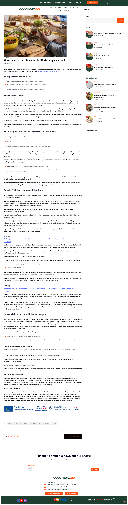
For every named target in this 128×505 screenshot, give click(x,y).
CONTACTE (77, 3)
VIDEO (65, 7)
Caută (87, 16)
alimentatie (10, 423)
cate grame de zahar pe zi (36, 423)
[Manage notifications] (124, 502)
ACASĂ (39, 3)
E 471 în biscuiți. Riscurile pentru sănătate (106, 56)
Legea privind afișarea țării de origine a (105, 119)
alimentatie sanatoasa (21, 423)
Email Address (31, 465)
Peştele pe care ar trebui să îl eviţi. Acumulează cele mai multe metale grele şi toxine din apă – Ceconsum (39, 240)
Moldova (47, 423)
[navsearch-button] (92, 10)
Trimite (96, 469)
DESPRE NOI (47, 3)
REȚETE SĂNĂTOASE (64, 10)
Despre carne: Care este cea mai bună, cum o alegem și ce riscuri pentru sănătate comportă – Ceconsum (39, 289)
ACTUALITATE (74, 7)
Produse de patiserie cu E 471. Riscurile (105, 44)
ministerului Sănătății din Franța (48, 71)
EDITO (70, 3)
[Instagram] (107, 2)
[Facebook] (102, 2)
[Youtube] (104, 2)
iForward (100, 500)
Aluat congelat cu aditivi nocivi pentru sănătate (107, 33)
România (54, 423)
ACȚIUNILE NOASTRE (60, 3)
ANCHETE (53, 7)
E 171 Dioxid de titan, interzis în (103, 67)
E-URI (59, 7)
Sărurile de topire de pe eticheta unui (105, 84)
